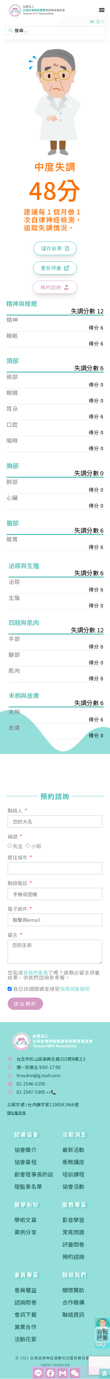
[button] (101, 9)
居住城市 (18, 858)
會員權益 (25, 1290)
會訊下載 (25, 1314)
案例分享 (25, 1232)
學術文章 (25, 1220)
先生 (18, 845)
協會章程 (25, 1162)
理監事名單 (28, 1186)
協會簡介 (25, 1150)
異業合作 (25, 1327)
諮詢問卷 (25, 1302)
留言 (13, 935)
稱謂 (13, 837)
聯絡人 (16, 811)
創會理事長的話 (33, 1174)
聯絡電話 (18, 884)
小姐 (36, 845)
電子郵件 (18, 909)
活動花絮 (25, 1339)
